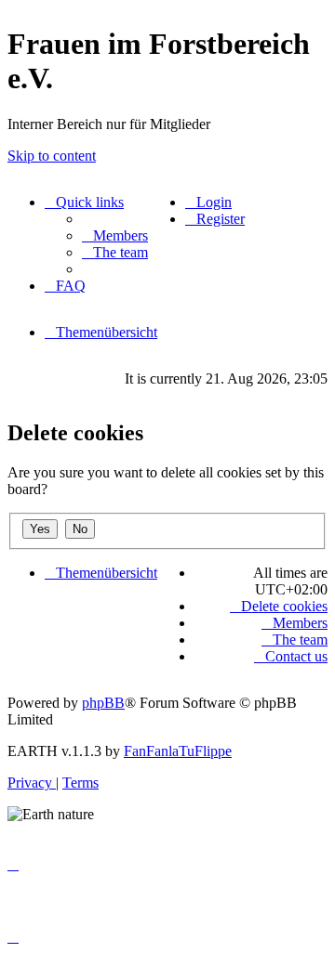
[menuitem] (115, 235)
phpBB (103, 703)
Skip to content (51, 155)
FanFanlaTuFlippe (178, 751)
